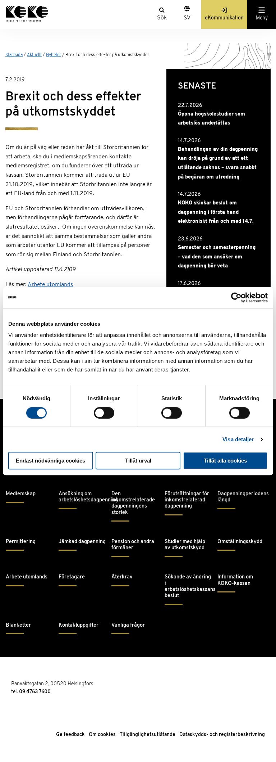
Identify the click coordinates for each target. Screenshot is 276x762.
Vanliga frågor (128, 625)
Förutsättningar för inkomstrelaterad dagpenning (187, 500)
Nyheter (53, 55)
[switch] (104, 413)
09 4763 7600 (35, 692)
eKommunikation (224, 18)
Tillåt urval (138, 460)
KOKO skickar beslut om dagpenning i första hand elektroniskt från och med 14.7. (216, 212)
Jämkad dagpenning (82, 542)
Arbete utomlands (50, 285)
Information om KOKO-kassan (235, 580)
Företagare (72, 577)
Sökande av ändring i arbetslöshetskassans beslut (188, 586)
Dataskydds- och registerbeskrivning (222, 735)
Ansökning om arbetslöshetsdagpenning (82, 497)
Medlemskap (21, 494)
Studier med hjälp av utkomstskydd (185, 545)
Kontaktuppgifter (78, 625)
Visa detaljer (238, 439)
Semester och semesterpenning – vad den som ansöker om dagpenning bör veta (217, 257)
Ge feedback (70, 735)
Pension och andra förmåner (132, 545)
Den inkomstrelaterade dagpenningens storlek (133, 503)
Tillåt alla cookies (225, 460)
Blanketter (18, 625)
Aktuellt (34, 55)
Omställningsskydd (239, 542)
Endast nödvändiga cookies (50, 460)
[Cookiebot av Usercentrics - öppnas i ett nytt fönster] (236, 297)
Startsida (14, 55)
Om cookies (102, 735)
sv (187, 18)
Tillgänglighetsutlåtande (147, 735)
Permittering (21, 542)
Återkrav (122, 577)
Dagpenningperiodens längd (240, 497)
